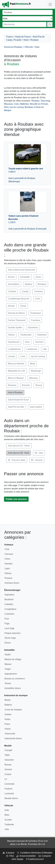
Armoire (8, 769)
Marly (32, 363)
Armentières (13, 284)
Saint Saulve (36, 407)
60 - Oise (39, 453)
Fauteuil (8, 789)
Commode (9, 784)
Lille (45, 349)
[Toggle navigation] (50, 4)
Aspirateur (9, 595)
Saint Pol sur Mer (16, 407)
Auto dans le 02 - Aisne (19, 445)
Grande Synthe (15, 327)
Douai (23, 306)
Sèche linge (10, 638)
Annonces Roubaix (13, 47)
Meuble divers (11, 798)
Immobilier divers (13, 688)
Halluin (11, 335)
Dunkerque (35, 313)
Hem (6, 107)
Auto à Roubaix (15, 392)
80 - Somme (36, 460)
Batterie (8, 705)
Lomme (11, 356)
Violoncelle (10, 733)
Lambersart (31, 349)
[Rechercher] (50, 24)
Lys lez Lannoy (17, 107)
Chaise (8, 774)
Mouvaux (8, 104)
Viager (8, 669)
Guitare (8, 714)
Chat (7, 549)
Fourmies (35, 320)
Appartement (11, 674)
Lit (6, 779)
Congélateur (10, 609)
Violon (8, 729)
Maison (8, 664)
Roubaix (35, 40)
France (9, 37)
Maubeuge (36, 371)
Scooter (8, 820)
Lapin (7, 568)
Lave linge (9, 628)
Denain (11, 306)
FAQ (11, 856)
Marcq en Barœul (16, 363)
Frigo (7, 623)
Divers (8, 643)
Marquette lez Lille (16, 371)
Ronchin (26, 385)
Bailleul (28, 284)
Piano (7, 724)
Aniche (11, 277)
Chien (7, 559)
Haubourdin (26, 335)
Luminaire (9, 793)
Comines (38, 291)
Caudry (25, 291)
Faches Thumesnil (16, 320)
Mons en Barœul (16, 378)
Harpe (7, 719)
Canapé (8, 750)
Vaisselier (9, 760)
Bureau (8, 765)
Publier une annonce (16, 499)
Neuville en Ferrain (39, 104)
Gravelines (33, 327)
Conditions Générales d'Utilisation (35, 853)
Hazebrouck (13, 342)
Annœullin (25, 277)
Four (7, 619)
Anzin (38, 277)
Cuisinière (9, 614)
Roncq (39, 385)
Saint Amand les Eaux (18, 400)
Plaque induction (13, 633)
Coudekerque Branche (18, 298)
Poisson (8, 578)
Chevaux (9, 554)
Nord (26, 40)
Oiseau (8, 573)
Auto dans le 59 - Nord (18, 453)
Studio (8, 654)
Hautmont (41, 335)
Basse (8, 700)
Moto (7, 815)
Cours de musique (13, 709)
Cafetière (9, 604)
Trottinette (9, 824)
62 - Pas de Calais (16, 460)
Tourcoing (45, 101)
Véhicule (28, 47)
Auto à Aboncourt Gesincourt (21, 270)
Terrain (8, 683)
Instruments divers (13, 738)
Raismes (12, 385)
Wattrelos (24, 104)
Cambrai (12, 291)
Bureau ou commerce (15, 678)
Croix (16, 104)
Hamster (9, 564)
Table (7, 755)
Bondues (29, 107)
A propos (9, 853)
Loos (23, 356)
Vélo (7, 829)
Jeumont (39, 342)
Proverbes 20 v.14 (36, 844)
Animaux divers (12, 583)
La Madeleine (14, 349)
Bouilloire (9, 599)
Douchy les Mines (16, 313)
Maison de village (13, 659)
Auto (37, 47)
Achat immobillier (27, 856)
